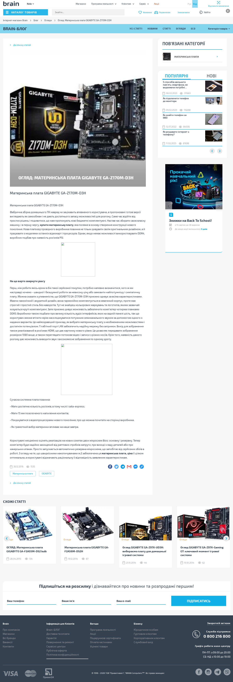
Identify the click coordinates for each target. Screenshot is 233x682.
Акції (93, 633)
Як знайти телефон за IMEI (174, 116)
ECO (193, 28)
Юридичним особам (146, 629)
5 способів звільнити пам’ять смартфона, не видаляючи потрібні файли (175, 85)
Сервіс (142, 3)
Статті (167, 28)
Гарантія (51, 638)
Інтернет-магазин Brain (15, 20)
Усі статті (136, 28)
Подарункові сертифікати (105, 638)
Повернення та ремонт (60, 642)
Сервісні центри (55, 646)
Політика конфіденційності (62, 654)
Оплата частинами (101, 642)
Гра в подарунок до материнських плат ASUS (189, 222)
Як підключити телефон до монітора (176, 99)
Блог (36, 20)
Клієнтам (126, 3)
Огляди (48, 20)
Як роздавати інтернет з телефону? (176, 133)
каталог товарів (24, 12)
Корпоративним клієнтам (149, 638)
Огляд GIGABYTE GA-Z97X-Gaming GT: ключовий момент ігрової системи (201, 551)
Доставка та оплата (57, 633)
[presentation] (168, 206)
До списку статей (22, 45)
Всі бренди (9, 638)
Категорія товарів (217, 28)
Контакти (8, 646)
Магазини (81, 3)
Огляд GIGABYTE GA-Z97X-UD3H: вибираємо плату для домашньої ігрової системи (144, 551)
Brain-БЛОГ (53, 629)
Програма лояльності (102, 3)
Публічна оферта (56, 650)
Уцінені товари (99, 646)
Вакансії (7, 642)
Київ (29, 3)
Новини (153, 28)
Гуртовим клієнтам (145, 633)
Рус (189, 3)
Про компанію (11, 629)
